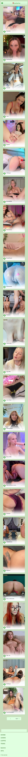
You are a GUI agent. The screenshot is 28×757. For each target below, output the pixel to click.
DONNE (3, 735)
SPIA (2, 751)
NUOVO (3, 748)
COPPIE (3, 740)
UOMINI (3, 738)
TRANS (3, 743)
